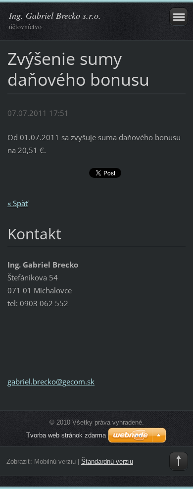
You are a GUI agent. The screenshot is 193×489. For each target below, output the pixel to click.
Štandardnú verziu (107, 461)
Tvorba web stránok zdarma (66, 435)
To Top (178, 461)
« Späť (17, 203)
